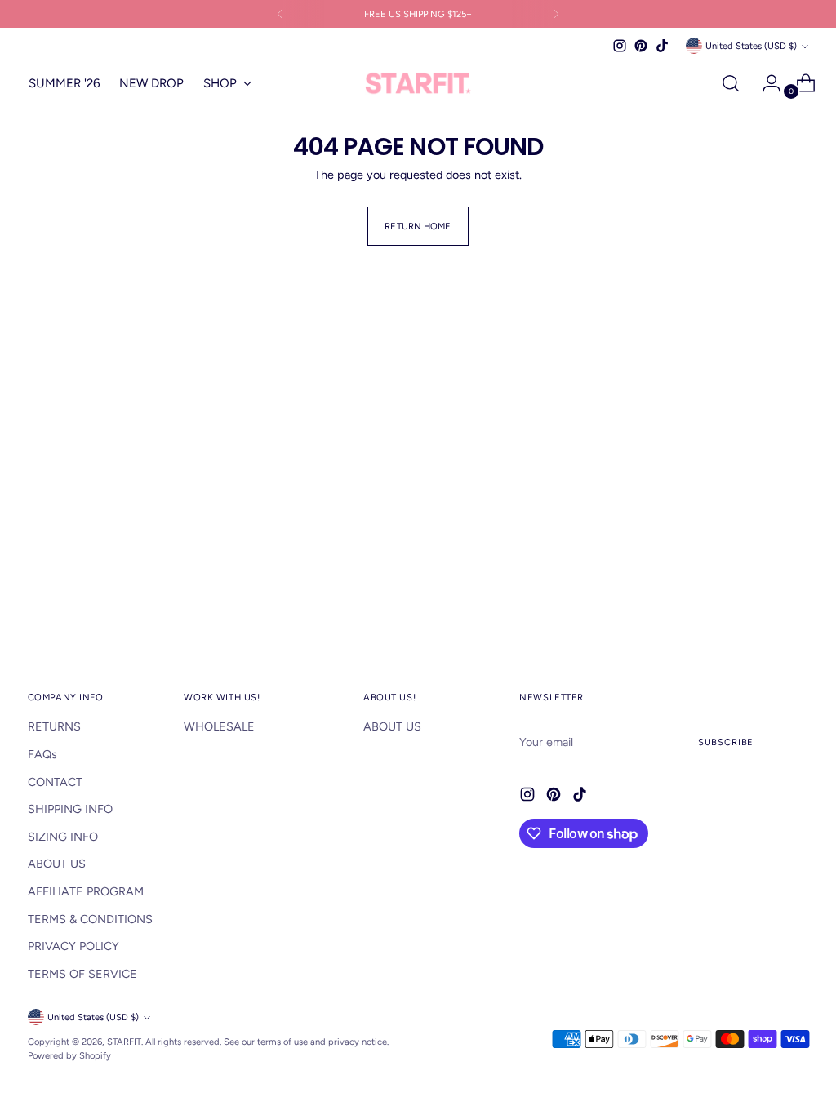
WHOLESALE (219, 726)
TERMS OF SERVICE (82, 973)
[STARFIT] (418, 83)
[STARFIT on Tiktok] (662, 45)
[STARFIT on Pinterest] (641, 45)
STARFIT (124, 1041)
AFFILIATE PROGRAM (86, 891)
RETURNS (54, 726)
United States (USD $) (751, 45)
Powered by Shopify (69, 1055)
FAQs (42, 754)
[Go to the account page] (765, 83)
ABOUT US (57, 863)
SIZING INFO (63, 836)
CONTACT (55, 782)
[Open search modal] (730, 83)
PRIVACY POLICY (73, 946)
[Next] (556, 14)
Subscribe (726, 742)
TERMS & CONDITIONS (90, 919)
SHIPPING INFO (70, 809)
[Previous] (280, 14)
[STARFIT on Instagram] (619, 45)
